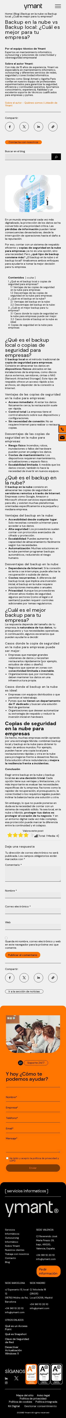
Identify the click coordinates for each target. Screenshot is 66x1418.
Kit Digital (14, 1406)
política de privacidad (45, 1158)
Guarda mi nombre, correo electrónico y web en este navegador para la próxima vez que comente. (33, 944)
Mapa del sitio (25, 1395)
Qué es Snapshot (16, 1334)
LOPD (13, 1160)
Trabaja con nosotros (17, 1253)
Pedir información (48, 1271)
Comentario (13, 864)
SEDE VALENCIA (44, 1229)
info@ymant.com (46, 1259)
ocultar (30, 277)
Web (8, 922)
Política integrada (46, 1402)
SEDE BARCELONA (15, 1282)
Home (8, 14)
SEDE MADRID (37, 1282)
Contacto (10, 1258)
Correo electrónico (18, 906)
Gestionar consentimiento (40, 1406)
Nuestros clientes (14, 1249)
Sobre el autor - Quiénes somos (24, 103)
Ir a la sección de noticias (24, 991)
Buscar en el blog (15, 151)
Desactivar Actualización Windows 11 (13, 1350)
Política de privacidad (33, 1398)
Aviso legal (43, 1395)
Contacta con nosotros (23, 142)
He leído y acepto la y (34, 1159)
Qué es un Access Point (16, 1327)
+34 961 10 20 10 (45, 1255)
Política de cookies (20, 1402)
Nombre (11, 890)
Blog (16, 14)
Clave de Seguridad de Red (17, 1340)
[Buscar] (56, 156)
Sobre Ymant (12, 1245)
